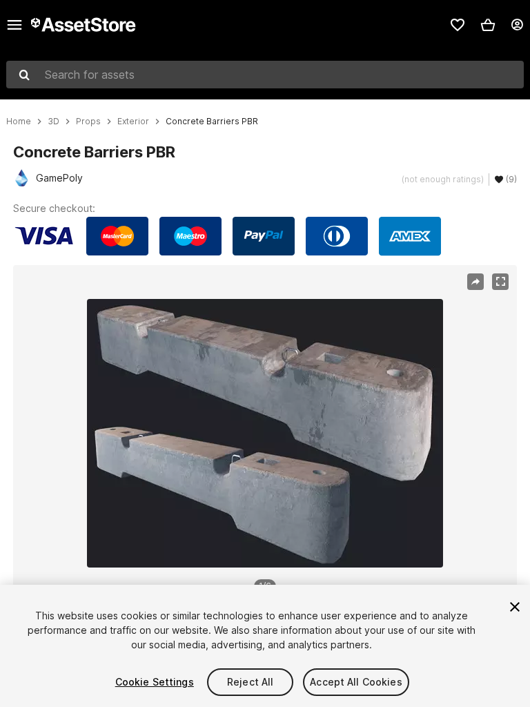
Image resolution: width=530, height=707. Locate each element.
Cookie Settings (154, 682)
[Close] (515, 607)
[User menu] (517, 25)
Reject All (250, 682)
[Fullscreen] (500, 281)
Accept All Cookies (356, 682)
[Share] (475, 281)
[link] (457, 25)
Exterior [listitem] (133, 121)
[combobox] (265, 74)
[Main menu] (14, 25)
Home (18, 121)
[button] (488, 25)
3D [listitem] (53, 121)
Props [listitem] (88, 121)
